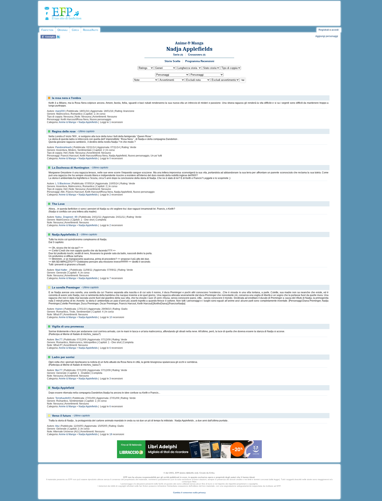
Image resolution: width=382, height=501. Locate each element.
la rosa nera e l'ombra (66, 98)
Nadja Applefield (63, 387)
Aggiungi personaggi (326, 36)
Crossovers (197, 54)
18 (110, 434)
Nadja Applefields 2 (65, 234)
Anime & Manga (189, 43)
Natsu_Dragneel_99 (66, 217)
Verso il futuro (61, 415)
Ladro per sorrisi (63, 357)
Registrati (324, 29)
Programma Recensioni (199, 61)
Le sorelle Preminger (66, 287)
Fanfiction (47, 29)
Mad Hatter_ (62, 270)
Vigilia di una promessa (68, 326)
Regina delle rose (64, 131)
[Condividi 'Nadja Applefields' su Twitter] (58, 37)
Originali (62, 29)
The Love (58, 203)
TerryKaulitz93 (63, 398)
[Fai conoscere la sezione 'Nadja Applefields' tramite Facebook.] (48, 37)
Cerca (75, 29)
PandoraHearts (63, 147)
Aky (57, 426)
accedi (335, 29)
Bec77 (58, 339)
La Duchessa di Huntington (70, 167)
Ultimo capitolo (86, 131)
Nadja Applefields (189, 49)
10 (110, 317)
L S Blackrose (62, 183)
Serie (178, 54)
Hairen (59, 309)
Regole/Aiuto (90, 29)
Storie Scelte (172, 61)
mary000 (60, 111)
